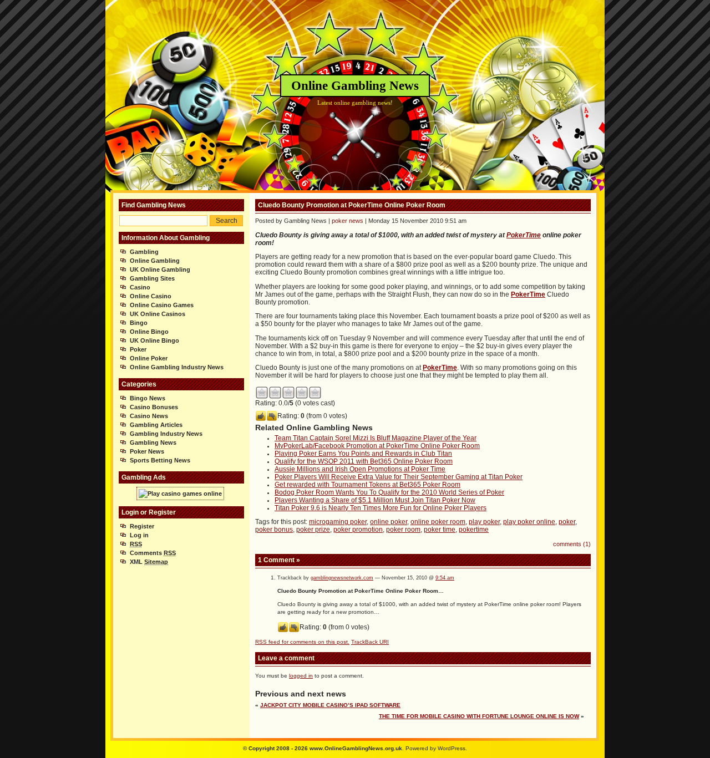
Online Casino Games (162, 305)
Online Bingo (149, 331)
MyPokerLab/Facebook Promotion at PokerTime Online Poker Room (377, 445)
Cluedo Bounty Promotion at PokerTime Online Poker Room (351, 205)
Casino (140, 287)
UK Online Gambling (160, 269)
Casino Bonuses (154, 407)
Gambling (144, 251)
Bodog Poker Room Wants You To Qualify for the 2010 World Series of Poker (389, 492)
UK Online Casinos (157, 314)
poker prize (313, 529)
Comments (153, 553)
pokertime (474, 529)
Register (142, 526)
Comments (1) (572, 544)
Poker (138, 349)
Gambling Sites (152, 278)
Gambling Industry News (166, 433)
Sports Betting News (160, 460)
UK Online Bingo (154, 340)
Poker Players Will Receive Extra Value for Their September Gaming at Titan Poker (399, 477)
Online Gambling (155, 260)
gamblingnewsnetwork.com (342, 578)
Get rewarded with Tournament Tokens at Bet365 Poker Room (367, 484)
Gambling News (153, 442)
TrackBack (370, 642)
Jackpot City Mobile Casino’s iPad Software (330, 705)
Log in (139, 535)
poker (567, 521)
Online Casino (150, 296)
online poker (388, 521)
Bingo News (147, 398)
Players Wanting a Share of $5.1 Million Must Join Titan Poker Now (375, 500)
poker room (403, 529)
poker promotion (358, 529)
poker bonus (274, 529)
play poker (484, 521)
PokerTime (523, 235)
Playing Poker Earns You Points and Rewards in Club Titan (363, 453)
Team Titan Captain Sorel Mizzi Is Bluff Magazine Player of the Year (375, 438)
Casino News (149, 416)
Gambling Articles (156, 424)
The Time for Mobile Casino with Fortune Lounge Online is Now (479, 716)
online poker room (437, 521)
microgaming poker (338, 521)
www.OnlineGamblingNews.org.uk (356, 748)
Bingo (139, 322)
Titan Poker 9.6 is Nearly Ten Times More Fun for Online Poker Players (380, 508)
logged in (301, 676)
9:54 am (444, 578)
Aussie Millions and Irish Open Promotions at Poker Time (360, 469)
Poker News (147, 451)
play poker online (529, 521)
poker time (439, 529)
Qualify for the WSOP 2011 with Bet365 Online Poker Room (364, 461)
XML (149, 561)
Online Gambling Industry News (177, 367)
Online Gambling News (355, 86)
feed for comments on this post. (302, 642)
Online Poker (149, 358)
